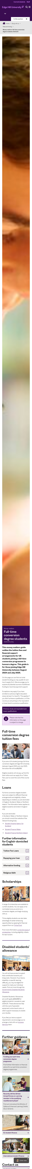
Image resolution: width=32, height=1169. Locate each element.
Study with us (15, 23)
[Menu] (29, 7)
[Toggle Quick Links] (5, 13)
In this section (18, 19)
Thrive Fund (18, 925)
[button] (21, 1160)
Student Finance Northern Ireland (16, 833)
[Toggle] (27, 850)
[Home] (13, 7)
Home (7, 23)
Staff (28, 2)
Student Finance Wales (13, 829)
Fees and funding (7, 26)
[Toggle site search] (26, 7)
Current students (19, 2)
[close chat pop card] (28, 1159)
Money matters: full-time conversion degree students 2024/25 (13, 30)
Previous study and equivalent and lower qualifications (15, 710)
